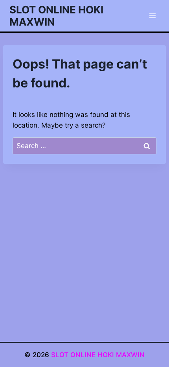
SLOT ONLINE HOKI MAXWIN (98, 355)
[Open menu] (152, 15)
